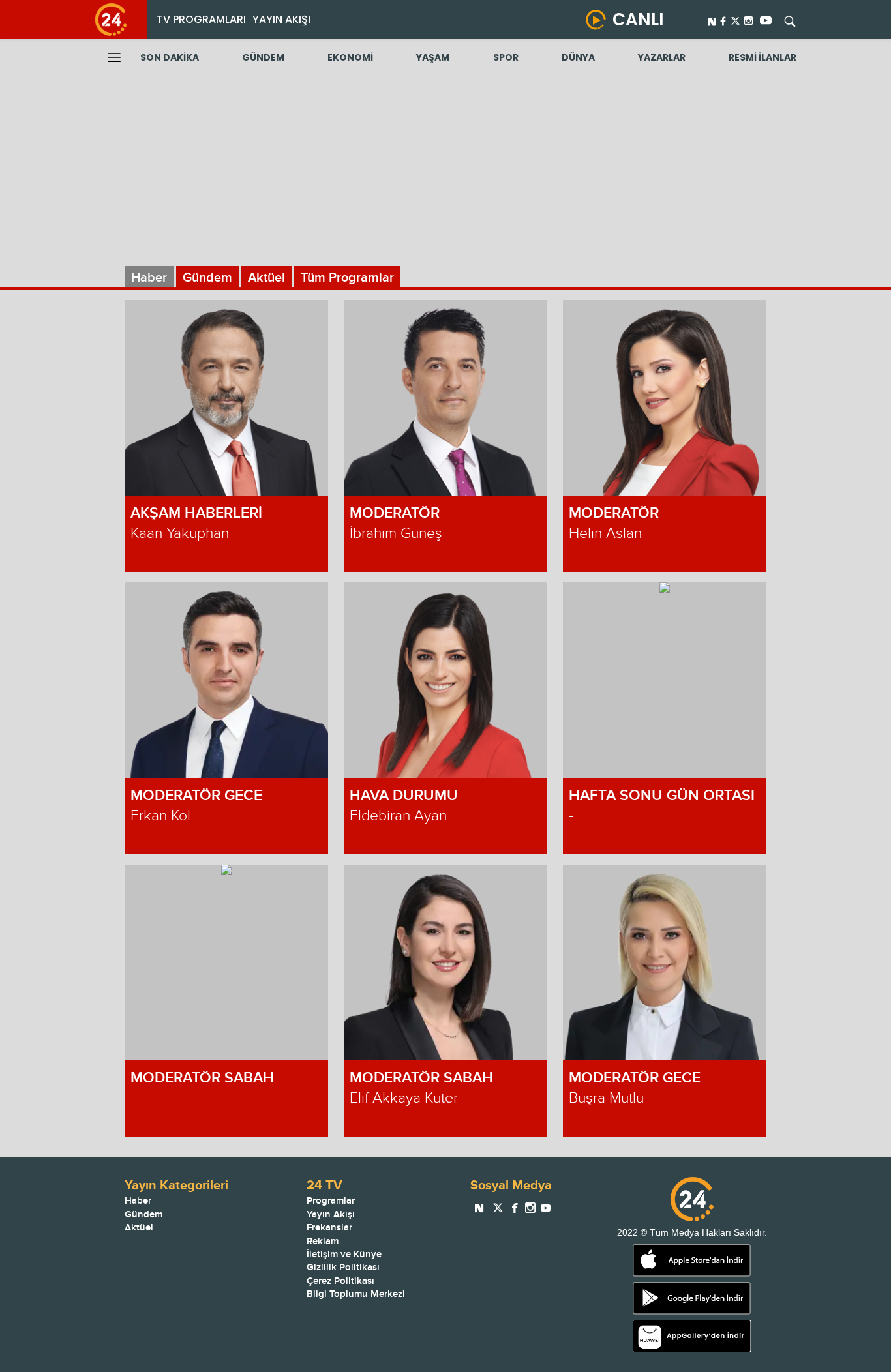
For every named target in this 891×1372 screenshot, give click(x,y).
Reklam (323, 1241)
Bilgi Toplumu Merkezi (356, 1294)
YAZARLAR (662, 57)
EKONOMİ (350, 57)
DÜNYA (578, 57)
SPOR (506, 57)
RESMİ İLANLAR (762, 57)
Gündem (207, 278)
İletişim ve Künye (344, 1254)
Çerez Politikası (340, 1281)
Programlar (331, 1201)
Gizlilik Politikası (343, 1267)
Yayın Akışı (331, 1214)
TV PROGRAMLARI (201, 19)
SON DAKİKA (169, 57)
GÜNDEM (263, 57)
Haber (149, 278)
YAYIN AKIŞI (281, 19)
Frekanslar (329, 1227)
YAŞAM (432, 57)
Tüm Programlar (347, 278)
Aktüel (266, 278)
